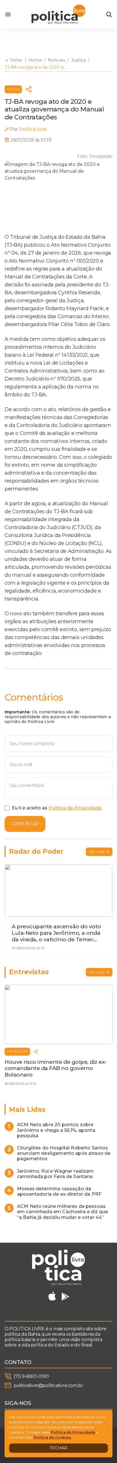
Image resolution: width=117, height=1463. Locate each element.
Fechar (58, 1448)
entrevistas (17, 1051)
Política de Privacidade (75, 808)
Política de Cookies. (53, 1437)
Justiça (13, 89)
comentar (25, 823)
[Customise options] (109, 14)
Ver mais (97, 851)
